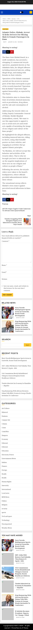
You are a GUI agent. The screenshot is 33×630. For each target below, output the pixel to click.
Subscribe (30, 12)
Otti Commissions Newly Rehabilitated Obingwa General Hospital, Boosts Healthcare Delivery (15, 375)
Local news (5, 29)
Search (6, 339)
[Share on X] (8, 52)
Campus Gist (6, 420)
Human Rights (6, 482)
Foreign (4, 470)
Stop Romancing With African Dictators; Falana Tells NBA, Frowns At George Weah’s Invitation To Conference (23, 326)
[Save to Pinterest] (12, 52)
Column (4, 424)
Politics (4, 501)
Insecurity (5, 485)
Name (4, 265)
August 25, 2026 (20, 317)
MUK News (5, 497)
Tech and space (7, 516)
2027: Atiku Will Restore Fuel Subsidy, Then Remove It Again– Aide (23, 558)
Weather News (7, 528)
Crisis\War (5, 431)
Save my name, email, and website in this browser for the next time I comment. (16, 288)
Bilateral (5, 412)
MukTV (5, 42)
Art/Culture (6, 408)
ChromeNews (15, 628)
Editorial (5, 443)
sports (4, 512)
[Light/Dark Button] (21, 12)
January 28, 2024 (12, 42)
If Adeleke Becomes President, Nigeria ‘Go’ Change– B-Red (22, 613)
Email (4, 272)
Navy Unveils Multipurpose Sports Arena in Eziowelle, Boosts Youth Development (22, 312)
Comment (5, 241)
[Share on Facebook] (4, 52)
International (6, 489)
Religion (4, 505)
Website (4, 279)
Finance (4, 466)
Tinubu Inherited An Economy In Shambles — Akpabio (23, 586)
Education (5, 451)
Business (5, 416)
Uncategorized (7, 524)
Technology (6, 520)
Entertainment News (9, 458)
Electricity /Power (8, 455)
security (4, 509)
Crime (4, 428)
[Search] (26, 12)
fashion (4, 462)
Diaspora (5, 435)
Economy (5, 439)
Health (4, 474)
